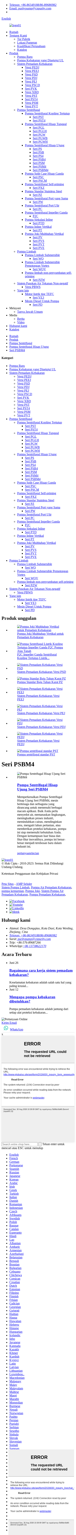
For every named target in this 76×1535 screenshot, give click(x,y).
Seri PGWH (40, 141)
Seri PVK (31, 88)
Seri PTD (38, 223)
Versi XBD (32, 92)
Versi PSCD (32, 85)
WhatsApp (16, 1029)
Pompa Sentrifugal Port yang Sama (46, 198)
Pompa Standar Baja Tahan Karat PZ (40, 682)
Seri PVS (38, 241)
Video (21, 322)
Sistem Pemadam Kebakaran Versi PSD (41, 671)
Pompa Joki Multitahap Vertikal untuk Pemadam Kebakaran (40, 635)
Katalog (22, 49)
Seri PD (37, 304)
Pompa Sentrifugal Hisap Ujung (44, 145)
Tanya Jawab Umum (30, 311)
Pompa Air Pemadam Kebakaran (51, 887)
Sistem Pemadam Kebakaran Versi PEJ (41, 713)
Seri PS (37, 148)
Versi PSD (31, 74)
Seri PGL (38, 127)
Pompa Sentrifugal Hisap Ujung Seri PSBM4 (37, 787)
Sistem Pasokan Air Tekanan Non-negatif (42, 283)
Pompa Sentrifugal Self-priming (44, 184)
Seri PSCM (40, 180)
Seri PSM (39, 163)
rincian (35, 853)
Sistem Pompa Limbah (15, 887)
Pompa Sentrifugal (28, 110)
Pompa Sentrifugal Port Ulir (42, 205)
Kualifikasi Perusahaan (31, 46)
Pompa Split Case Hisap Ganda (44, 173)
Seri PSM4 (39, 166)
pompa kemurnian (13, 891)
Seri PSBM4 (40, 170)
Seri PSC (38, 177)
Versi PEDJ (32, 67)
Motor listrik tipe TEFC (39, 294)
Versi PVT (31, 106)
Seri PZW (39, 279)
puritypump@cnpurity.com (34, 939)
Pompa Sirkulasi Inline (39, 219)
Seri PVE (38, 248)
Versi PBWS (33, 287)
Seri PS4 (38, 156)
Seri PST (38, 117)
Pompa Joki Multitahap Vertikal (44, 233)
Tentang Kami (18, 35)
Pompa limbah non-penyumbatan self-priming (45, 581)
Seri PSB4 (39, 159)
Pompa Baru (25, 56)
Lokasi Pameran (27, 42)
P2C (35, 216)
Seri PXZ (38, 187)
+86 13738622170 (34, 946)
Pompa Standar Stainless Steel (43, 191)
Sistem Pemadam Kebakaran (34, 63)
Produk (13, 53)
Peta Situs (8, 884)
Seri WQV (39, 269)
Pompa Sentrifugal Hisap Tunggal (46, 124)
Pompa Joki (32, 891)
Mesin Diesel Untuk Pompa (42, 301)
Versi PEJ (31, 81)
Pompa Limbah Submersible (42, 255)
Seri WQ (38, 258)
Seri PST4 (31, 99)
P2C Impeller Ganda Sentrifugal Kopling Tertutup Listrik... (37, 656)
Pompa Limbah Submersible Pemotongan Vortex (42, 263)
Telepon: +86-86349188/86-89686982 (33, 4)
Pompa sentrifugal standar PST (36, 754)
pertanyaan (24, 853)
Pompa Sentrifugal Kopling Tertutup (47, 113)
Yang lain (23, 290)
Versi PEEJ (32, 71)
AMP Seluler (24, 884)
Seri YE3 (38, 297)
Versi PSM (31, 102)
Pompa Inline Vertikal (38, 226)
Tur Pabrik (23, 39)
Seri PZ (37, 194)
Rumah (13, 32)
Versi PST (31, 95)
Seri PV (37, 237)
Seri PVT (38, 244)
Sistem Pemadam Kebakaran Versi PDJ (41, 727)
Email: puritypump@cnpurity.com (30, 8)
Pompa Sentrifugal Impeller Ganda (46, 212)
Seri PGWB (40, 138)
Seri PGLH (40, 131)
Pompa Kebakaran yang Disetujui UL (40, 60)
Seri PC (37, 209)
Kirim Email (9, 1022)
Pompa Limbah (26, 251)
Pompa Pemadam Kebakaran (47, 894)
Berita (21, 318)
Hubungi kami (18, 325)
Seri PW (38, 202)
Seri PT (37, 230)
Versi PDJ (31, 78)
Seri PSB (38, 152)
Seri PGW (39, 134)
